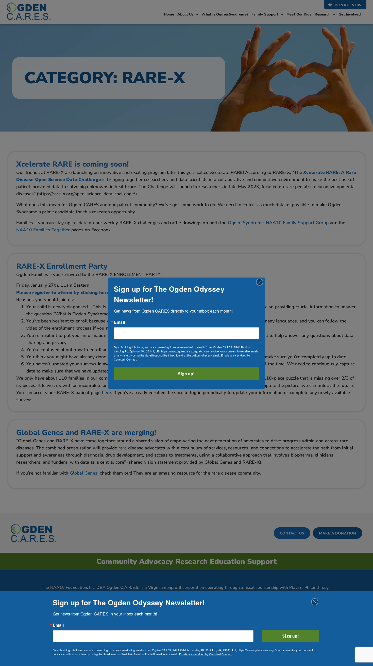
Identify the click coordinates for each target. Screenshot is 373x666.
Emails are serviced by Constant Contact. (205, 654)
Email (119, 322)
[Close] (260, 282)
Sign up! (186, 373)
